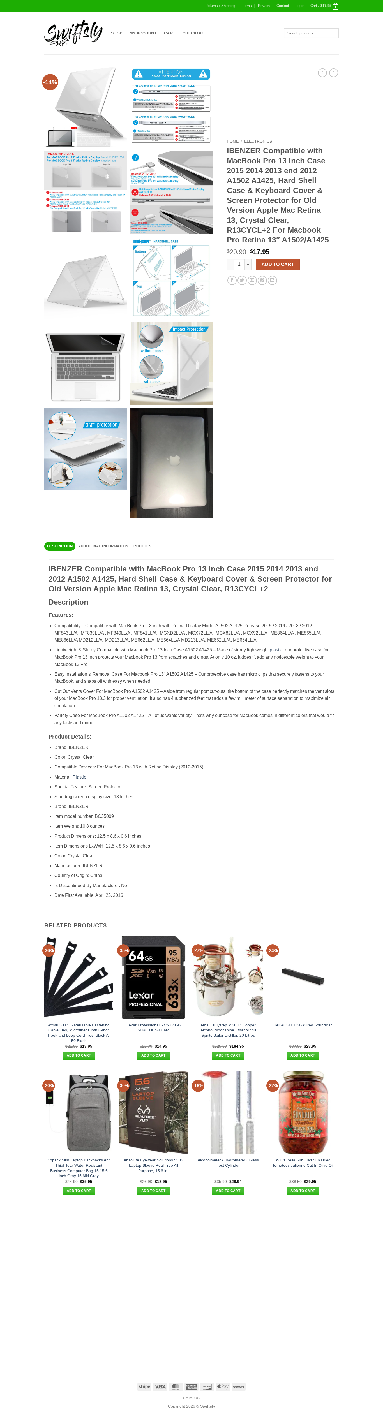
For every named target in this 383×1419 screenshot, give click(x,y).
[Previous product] (333, 72)
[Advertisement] (191, 1245)
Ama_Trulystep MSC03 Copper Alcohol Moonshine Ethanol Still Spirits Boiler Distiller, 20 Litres (228, 1030)
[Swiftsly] (73, 33)
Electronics (258, 141)
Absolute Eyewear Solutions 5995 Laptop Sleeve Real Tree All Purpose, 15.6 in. (153, 1165)
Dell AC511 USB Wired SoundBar (302, 1025)
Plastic (79, 777)
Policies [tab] (142, 546)
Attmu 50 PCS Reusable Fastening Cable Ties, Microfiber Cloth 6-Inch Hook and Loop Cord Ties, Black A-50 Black (79, 1033)
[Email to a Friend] (252, 280)
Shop (116, 33)
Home (233, 141)
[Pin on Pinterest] (262, 280)
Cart (169, 33)
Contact (282, 6)
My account (143, 33)
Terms (247, 6)
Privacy (264, 6)
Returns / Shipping (220, 6)
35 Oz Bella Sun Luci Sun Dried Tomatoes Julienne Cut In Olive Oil (302, 1163)
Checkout (194, 33)
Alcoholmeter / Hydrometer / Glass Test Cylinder (228, 1163)
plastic (276, 649)
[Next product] (322, 72)
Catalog (191, 1398)
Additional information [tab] (103, 546)
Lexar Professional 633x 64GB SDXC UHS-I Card (153, 1028)
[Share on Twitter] (242, 280)
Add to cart (278, 264)
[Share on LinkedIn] (272, 280)
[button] (300, 6)
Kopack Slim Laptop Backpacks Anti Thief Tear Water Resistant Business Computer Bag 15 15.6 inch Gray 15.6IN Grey (78, 1168)
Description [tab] (60, 546)
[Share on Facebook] (232, 280)
